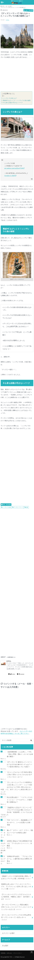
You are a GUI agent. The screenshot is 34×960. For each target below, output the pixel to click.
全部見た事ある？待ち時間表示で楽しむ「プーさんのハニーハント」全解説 (19, 843)
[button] (17, 36)
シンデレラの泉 (7, 507)
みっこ (4, 758)
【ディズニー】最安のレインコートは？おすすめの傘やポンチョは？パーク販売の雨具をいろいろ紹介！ (19, 764)
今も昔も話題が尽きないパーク (13, 102)
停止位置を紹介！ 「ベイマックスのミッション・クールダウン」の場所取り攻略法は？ (19, 799)
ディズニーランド (18, 507)
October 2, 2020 (9, 175)
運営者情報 (3, 953)
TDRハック (12, 957)
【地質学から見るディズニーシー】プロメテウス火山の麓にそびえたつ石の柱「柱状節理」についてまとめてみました (16, 811)
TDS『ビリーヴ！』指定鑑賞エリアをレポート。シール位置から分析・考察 (19, 822)
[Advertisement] (17, 449)
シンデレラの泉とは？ (10, 98)
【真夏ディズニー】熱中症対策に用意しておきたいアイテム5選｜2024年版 (16, 877)
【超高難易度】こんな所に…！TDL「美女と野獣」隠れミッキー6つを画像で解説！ (20, 754)
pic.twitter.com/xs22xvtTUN (13, 168)
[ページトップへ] (31, 951)
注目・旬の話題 (7, 504)
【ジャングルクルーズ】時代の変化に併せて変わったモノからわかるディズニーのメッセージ (19, 774)
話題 (27, 507)
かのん (7, 20)
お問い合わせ (9, 953)
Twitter (13, 674)
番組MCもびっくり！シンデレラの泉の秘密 (16, 100)
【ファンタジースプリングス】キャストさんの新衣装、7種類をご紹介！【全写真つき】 (16, 896)
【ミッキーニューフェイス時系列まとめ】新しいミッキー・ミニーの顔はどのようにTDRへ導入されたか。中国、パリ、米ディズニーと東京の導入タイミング (16, 787)
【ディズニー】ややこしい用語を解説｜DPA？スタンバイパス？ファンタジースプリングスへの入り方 (16, 907)
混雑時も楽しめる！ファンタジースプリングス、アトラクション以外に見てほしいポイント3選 (16, 886)
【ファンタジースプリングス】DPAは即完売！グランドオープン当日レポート (16, 917)
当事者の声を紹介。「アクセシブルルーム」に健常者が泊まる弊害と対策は (19, 858)
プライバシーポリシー (18, 953)
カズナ (4, 816)
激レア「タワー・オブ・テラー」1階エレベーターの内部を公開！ (20, 831)
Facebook (22, 674)
